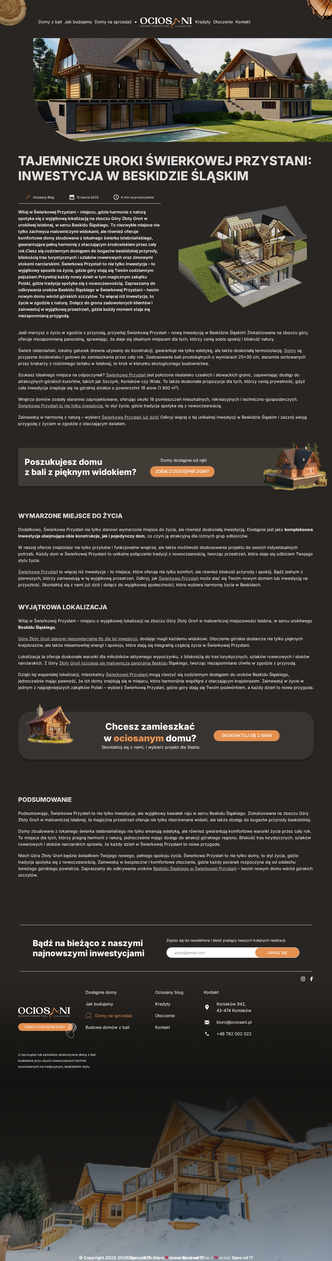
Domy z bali (50, 21)
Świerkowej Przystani (127, 674)
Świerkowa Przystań (126, 374)
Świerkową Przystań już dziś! (130, 417)
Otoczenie (223, 21)
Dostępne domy (101, 992)
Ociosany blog (169, 992)
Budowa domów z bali (107, 1027)
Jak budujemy (78, 21)
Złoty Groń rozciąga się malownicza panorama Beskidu (113, 663)
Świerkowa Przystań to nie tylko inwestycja (60, 405)
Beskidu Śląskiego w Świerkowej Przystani (195, 868)
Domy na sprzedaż (113, 21)
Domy (290, 350)
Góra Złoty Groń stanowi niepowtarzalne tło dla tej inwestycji (77, 638)
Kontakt (243, 21)
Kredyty (203, 21)
